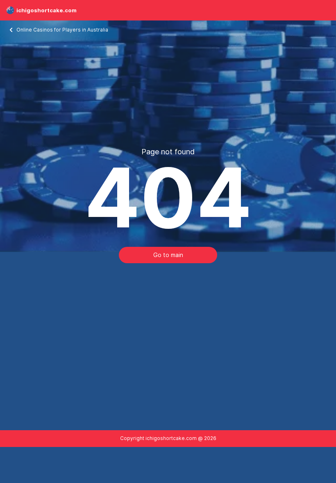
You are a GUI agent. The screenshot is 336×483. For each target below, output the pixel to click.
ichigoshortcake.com (46, 10)
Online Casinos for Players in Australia (62, 30)
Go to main (168, 254)
